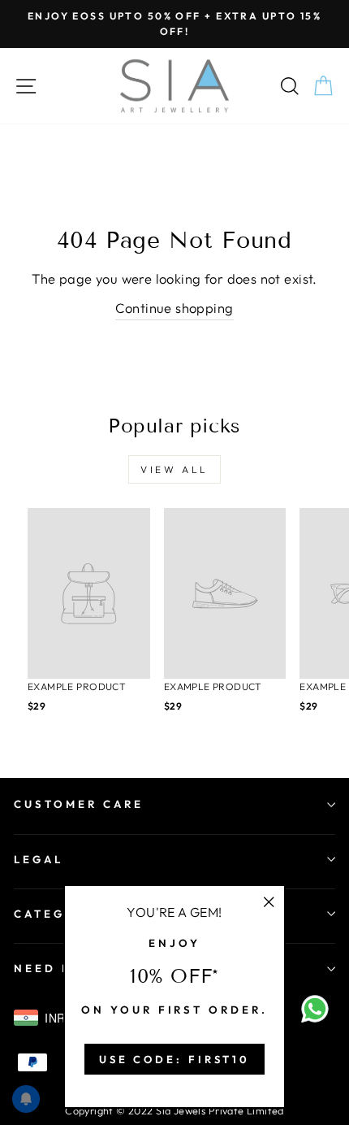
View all (174, 469)
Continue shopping (174, 307)
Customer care (79, 803)
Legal (38, 859)
